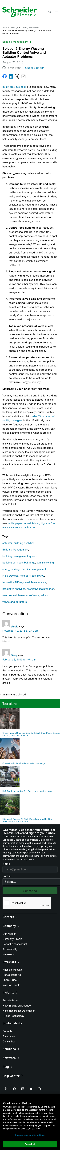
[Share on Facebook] (4, 77)
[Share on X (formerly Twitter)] (17, 77)
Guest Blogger (34, 67)
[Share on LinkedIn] (11, 77)
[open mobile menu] (56, 12)
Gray (14, 655)
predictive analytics (13, 588)
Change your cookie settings (30, 1135)
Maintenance (38, 582)
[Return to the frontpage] (18, 12)
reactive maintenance (15, 595)
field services (28, 575)
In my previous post (14, 86)
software (34, 595)
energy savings (11, 569)
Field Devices (10, 575)
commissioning (45, 562)
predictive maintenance (40, 588)
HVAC (40, 575)
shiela (14, 626)
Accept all (30, 1144)
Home (4, 27)
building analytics (24, 543)
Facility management (34, 569)
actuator (7, 543)
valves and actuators (14, 601)
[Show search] (49, 12)
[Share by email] (23, 77)
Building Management (30, 27)
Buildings (14, 27)
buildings (29, 562)
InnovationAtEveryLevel (16, 582)
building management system (19, 556)
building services (12, 562)
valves (44, 595)
